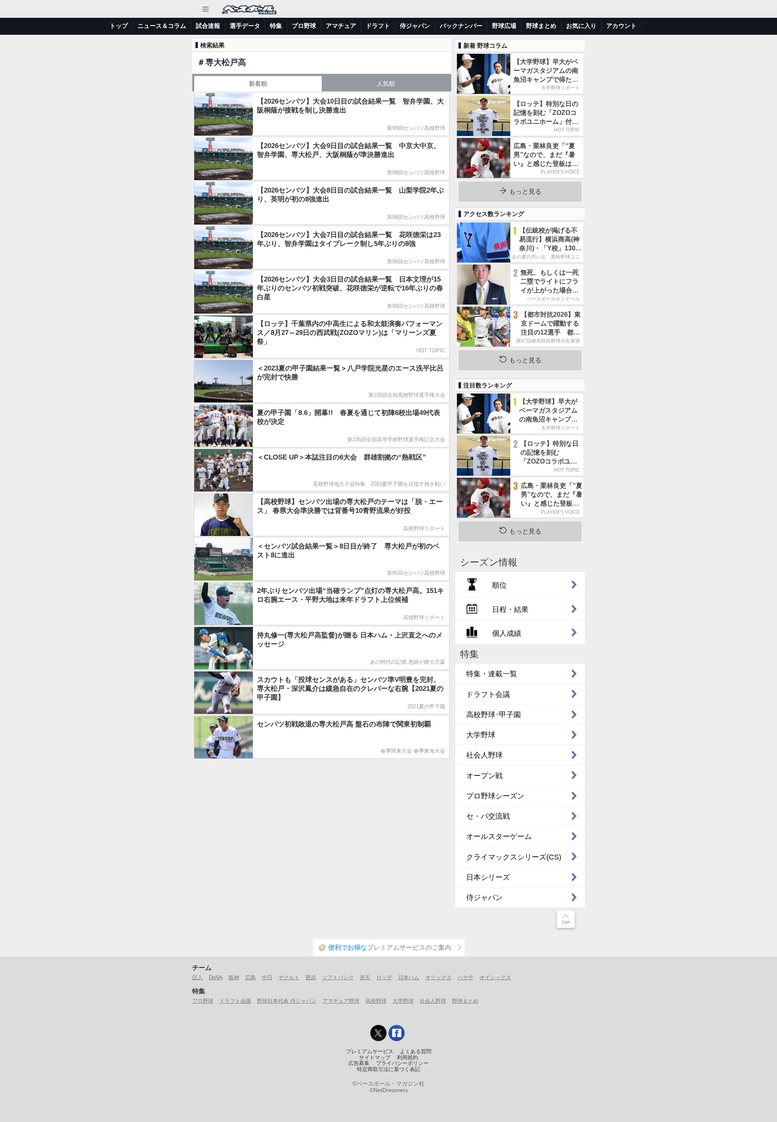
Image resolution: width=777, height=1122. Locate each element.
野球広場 (504, 25)
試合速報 (208, 25)
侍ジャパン (415, 25)
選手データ (245, 25)
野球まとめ (541, 25)
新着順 (258, 83)
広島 (250, 977)
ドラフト (378, 25)
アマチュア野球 (341, 1001)
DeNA (216, 977)
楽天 (365, 977)
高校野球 (375, 1001)
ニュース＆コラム (162, 25)
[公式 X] (378, 1033)
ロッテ (384, 977)
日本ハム (408, 977)
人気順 (386, 83)
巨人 (197, 977)
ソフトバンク (338, 977)
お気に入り (581, 25)
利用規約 (407, 1058)
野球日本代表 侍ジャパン (286, 1001)
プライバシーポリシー (402, 1063)
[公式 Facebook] (396, 1033)
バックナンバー (461, 25)
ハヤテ (465, 977)
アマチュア (341, 25)
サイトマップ (375, 1058)
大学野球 (403, 1001)
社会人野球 (433, 1001)
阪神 (234, 977)
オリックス (438, 977)
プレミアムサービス (369, 1051)
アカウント (621, 25)
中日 (267, 977)
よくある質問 (415, 1051)
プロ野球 (304, 25)
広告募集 (358, 1063)
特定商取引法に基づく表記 (388, 1069)
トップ (119, 25)
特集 (276, 25)
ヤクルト (288, 977)
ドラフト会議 (235, 1001)
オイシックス (495, 977)
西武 (311, 977)
